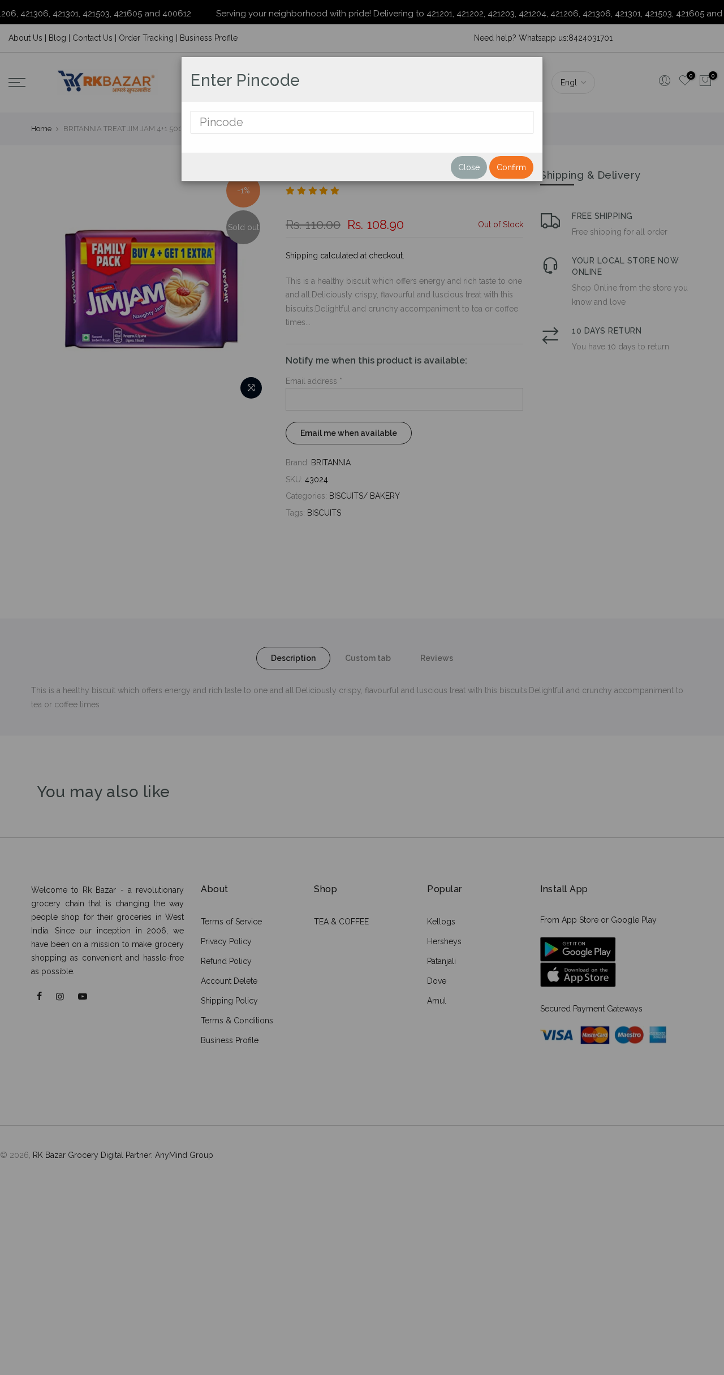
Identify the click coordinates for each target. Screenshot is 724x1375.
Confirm (511, 167)
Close (469, 167)
